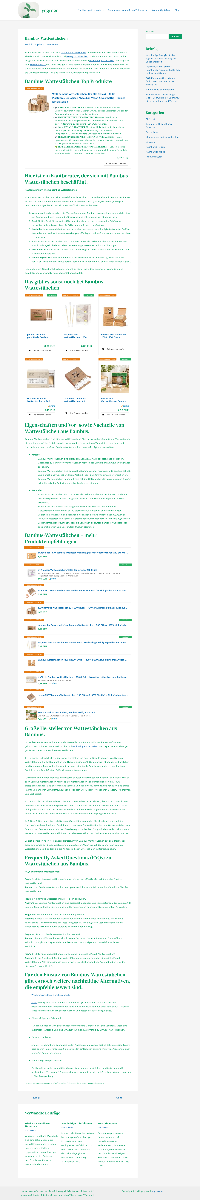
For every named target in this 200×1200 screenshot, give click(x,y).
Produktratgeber (34, 44)
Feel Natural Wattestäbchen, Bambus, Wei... (114, 400)
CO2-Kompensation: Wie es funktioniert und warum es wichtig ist (160, 81)
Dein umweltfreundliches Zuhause (126, 10)
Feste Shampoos (107, 1123)
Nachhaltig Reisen (160, 10)
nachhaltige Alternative (73, 52)
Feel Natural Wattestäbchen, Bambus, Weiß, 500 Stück (66, 712)
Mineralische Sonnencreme (160, 89)
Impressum (157, 1191)
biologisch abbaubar (77, 56)
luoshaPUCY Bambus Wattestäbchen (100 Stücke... (75, 400)
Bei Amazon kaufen (117, 163)
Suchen (150, 31)
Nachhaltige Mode (155, 151)
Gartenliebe (152, 132)
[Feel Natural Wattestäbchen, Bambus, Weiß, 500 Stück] (115, 379)
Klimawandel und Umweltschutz (163, 137)
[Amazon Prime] (51, 406)
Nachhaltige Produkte (89, 10)
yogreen (50, 10)
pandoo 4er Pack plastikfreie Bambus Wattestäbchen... (37, 336)
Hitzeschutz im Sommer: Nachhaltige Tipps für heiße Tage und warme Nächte (163, 69)
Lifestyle (150, 142)
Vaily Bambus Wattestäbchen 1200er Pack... (75, 336)
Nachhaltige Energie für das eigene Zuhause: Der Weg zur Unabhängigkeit (161, 58)
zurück (34, 1098)
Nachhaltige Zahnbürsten (76, 1123)
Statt (34, 1002)
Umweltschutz (38, 64)
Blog (177, 10)
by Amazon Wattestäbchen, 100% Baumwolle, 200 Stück (67, 570)
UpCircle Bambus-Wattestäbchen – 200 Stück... (38, 400)
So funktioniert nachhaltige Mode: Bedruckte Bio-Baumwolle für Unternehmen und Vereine (163, 97)
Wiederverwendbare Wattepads (37, 1125)
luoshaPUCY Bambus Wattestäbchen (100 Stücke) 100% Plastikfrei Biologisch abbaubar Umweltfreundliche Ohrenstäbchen (83, 695)
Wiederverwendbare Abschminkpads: (50, 995)
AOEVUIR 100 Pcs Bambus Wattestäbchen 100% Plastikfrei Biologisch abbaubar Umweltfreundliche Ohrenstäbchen (83, 590)
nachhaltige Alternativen (85, 746)
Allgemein (151, 119)
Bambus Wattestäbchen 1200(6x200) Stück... (113, 336)
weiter (121, 1098)
